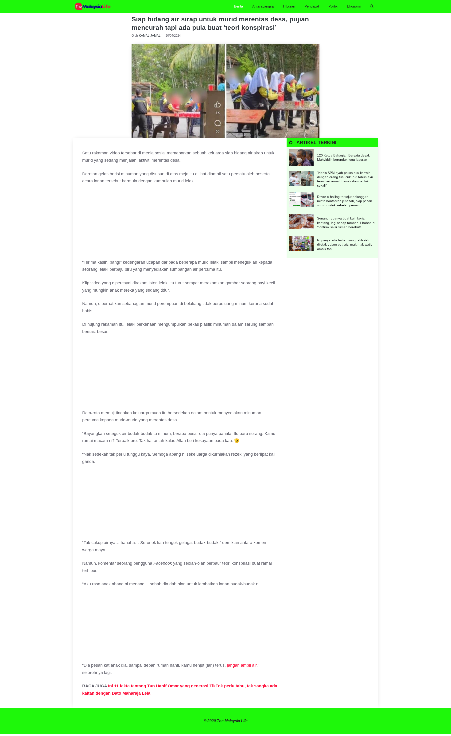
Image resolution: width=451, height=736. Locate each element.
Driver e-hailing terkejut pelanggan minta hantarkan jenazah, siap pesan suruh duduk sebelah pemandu (344, 201)
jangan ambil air (242, 665)
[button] (371, 6)
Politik (333, 6)
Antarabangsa (263, 6)
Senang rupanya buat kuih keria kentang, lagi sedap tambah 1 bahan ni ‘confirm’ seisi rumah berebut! (346, 222)
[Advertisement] (179, 224)
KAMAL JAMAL (149, 35)
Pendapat (311, 6)
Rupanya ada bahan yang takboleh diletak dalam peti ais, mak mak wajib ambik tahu (344, 244)
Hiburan (289, 6)
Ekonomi (354, 6)
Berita (238, 6)
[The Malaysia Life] (93, 6)
